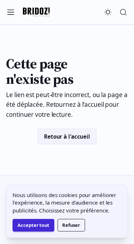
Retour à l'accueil (67, 136)
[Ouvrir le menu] (11, 12)
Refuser (71, 225)
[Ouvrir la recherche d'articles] (123, 12)
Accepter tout (33, 225)
